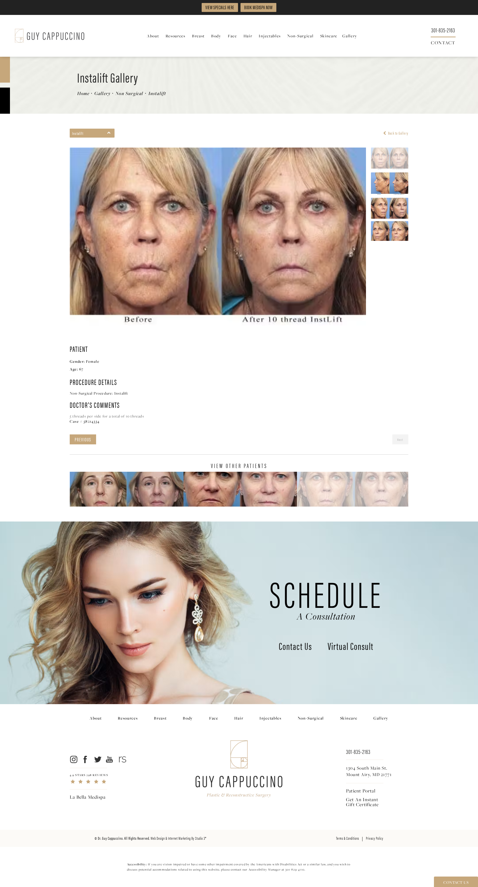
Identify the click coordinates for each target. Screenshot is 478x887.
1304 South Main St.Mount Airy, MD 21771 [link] (369, 771)
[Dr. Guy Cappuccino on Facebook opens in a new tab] (85, 759)
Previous (83, 439)
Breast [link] (198, 36)
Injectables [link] (270, 36)
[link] (443, 30)
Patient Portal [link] (360, 790)
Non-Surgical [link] (300, 36)
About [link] (153, 36)
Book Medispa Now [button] (258, 7)
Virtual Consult (350, 647)
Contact (443, 42)
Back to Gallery (397, 133)
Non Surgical (129, 93)
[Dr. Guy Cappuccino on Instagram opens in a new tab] (73, 759)
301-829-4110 (294, 869)
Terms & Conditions (347, 838)
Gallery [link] (349, 36)
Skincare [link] (329, 36)
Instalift (157, 93)
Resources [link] (175, 36)
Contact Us (295, 647)
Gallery (102, 93)
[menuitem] (153, 36)
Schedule (326, 597)
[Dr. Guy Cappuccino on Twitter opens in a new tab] (97, 759)
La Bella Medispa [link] (88, 796)
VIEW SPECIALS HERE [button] (219, 7)
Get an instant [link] (362, 802)
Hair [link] (247, 36)
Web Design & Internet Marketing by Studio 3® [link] (178, 838)
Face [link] (232, 36)
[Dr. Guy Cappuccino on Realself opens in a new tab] (121, 759)
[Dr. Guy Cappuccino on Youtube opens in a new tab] (109, 759)
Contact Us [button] (456, 882)
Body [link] (216, 36)
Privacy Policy (374, 838)
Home (83, 93)
